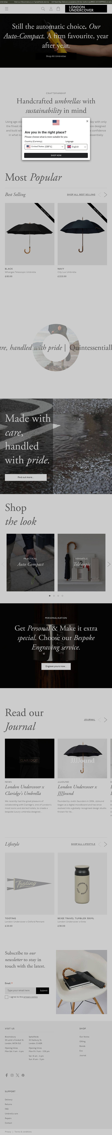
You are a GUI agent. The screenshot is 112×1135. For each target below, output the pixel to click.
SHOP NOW (56, 155)
